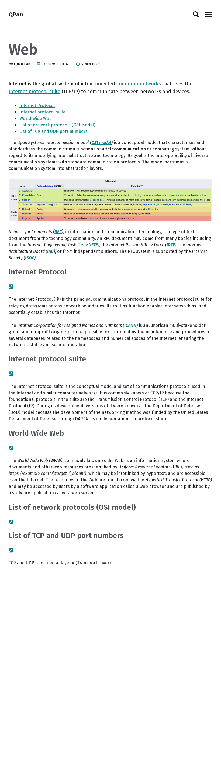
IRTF (171, 244)
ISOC (29, 257)
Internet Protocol (37, 105)
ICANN (130, 325)
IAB (50, 251)
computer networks (138, 84)
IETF (94, 244)
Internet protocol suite (34, 92)
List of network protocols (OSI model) (57, 125)
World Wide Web (35, 118)
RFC (58, 231)
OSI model (101, 142)
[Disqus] (110, 640)
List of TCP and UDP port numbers (53, 131)
